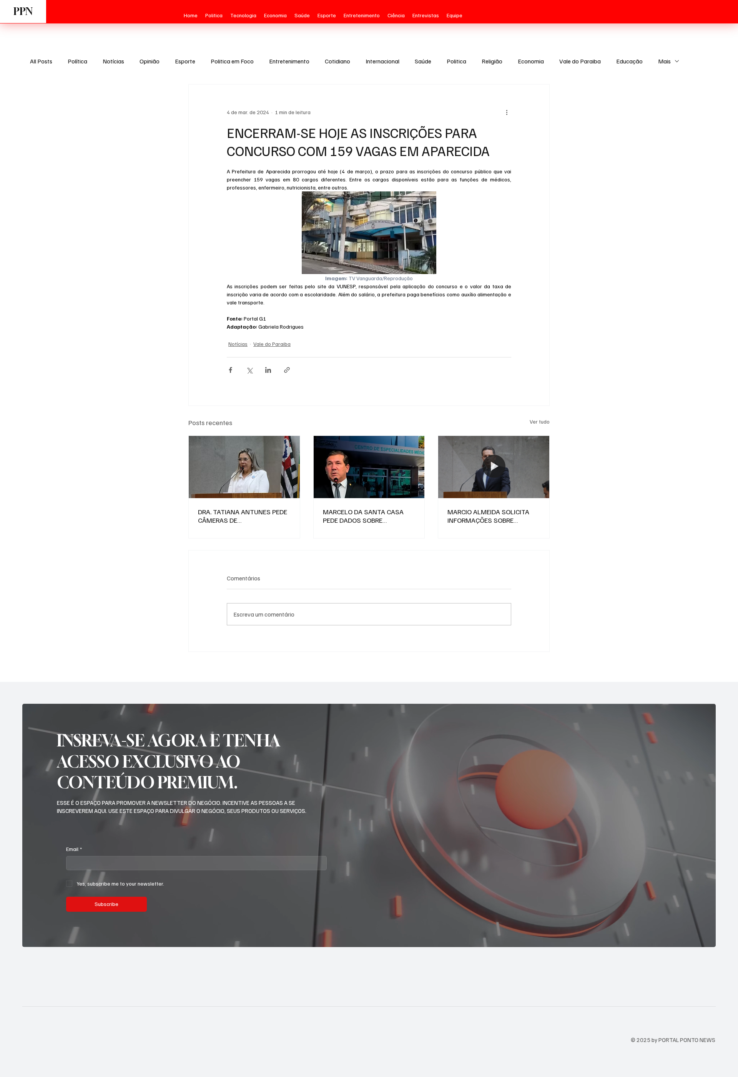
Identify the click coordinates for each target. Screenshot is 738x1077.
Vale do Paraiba (580, 61)
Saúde (423, 61)
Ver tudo (540, 421)
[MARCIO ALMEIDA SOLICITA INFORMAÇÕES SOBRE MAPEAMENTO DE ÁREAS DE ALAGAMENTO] (493, 467)
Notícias (113, 61)
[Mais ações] (506, 112)
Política (77, 61)
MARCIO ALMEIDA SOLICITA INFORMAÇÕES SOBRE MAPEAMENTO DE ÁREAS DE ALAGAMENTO (489, 515)
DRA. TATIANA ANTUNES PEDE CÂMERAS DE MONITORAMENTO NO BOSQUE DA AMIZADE (242, 515)
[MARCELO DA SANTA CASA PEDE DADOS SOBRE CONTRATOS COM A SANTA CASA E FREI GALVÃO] (369, 467)
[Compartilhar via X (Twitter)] (249, 370)
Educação (629, 61)
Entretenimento (289, 61)
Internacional (382, 61)
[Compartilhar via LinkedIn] (268, 370)
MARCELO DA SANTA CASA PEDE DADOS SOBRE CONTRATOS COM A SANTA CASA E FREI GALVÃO (364, 515)
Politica (456, 61)
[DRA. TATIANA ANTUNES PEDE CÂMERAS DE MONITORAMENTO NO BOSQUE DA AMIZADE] (244, 467)
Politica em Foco (232, 61)
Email (74, 849)
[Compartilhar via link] (287, 370)
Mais (664, 61)
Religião (492, 61)
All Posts (41, 61)
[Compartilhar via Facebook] (230, 370)
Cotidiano (337, 61)
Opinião (150, 61)
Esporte (185, 61)
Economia (531, 61)
